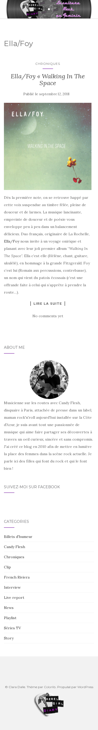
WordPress (85, 687)
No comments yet (47, 316)
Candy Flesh (14, 546)
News (9, 607)
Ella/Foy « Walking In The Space (48, 79)
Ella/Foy (11, 241)
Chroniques (47, 64)
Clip (7, 567)
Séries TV (12, 628)
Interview (12, 587)
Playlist (10, 617)
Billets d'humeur (18, 536)
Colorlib (50, 687)
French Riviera (17, 577)
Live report (14, 597)
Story (9, 638)
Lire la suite (47, 303)
